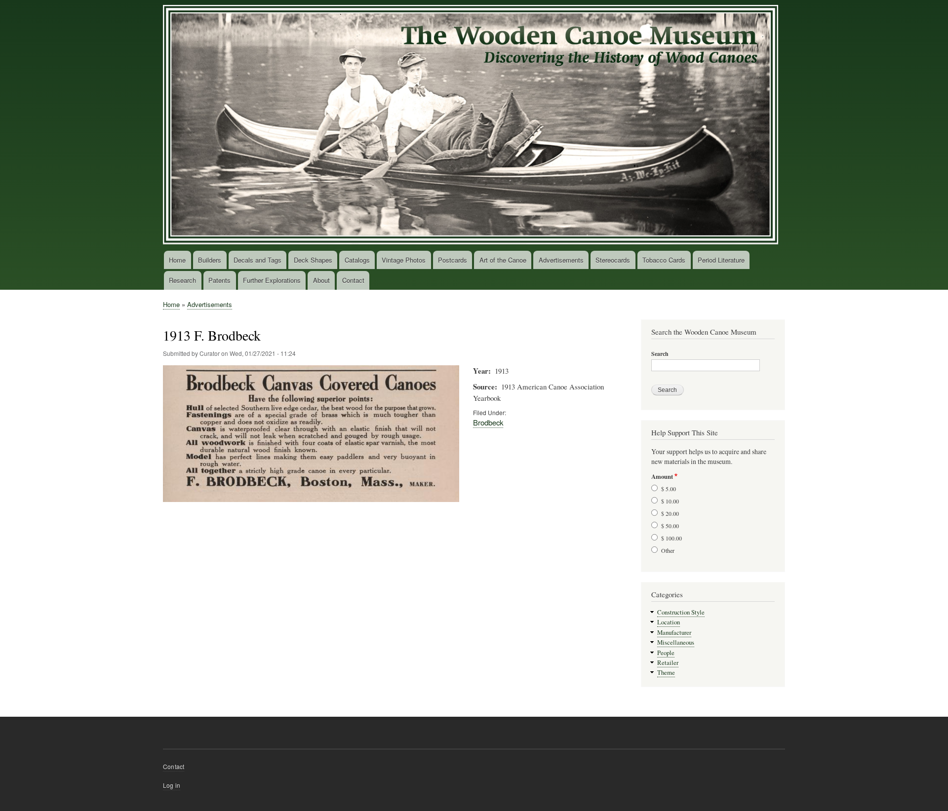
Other (667, 550)
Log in (171, 785)
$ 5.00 (668, 489)
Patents (219, 280)
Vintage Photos (404, 260)
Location (668, 622)
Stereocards (612, 260)
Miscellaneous (675, 642)
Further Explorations (272, 280)
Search (660, 354)
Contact (353, 280)
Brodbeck (488, 422)
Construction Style (681, 612)
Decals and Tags (257, 260)
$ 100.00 (671, 538)
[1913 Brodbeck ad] (311, 506)
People (665, 653)
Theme (666, 672)
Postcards (452, 260)
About (321, 280)
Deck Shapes (313, 260)
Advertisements (561, 260)
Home (177, 260)
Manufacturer (674, 632)
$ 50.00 (670, 526)
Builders (209, 260)
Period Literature (721, 260)
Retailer (667, 662)
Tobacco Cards (663, 260)
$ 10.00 (670, 501)
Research (182, 280)
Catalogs (357, 260)
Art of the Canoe (502, 260)
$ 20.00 (670, 513)
